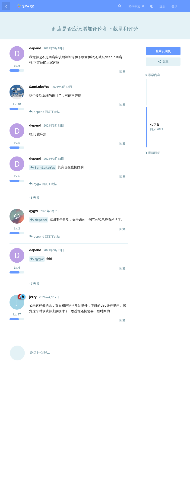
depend (41, 220)
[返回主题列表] (6, 6)
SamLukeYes (45, 167)
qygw (39, 259)
